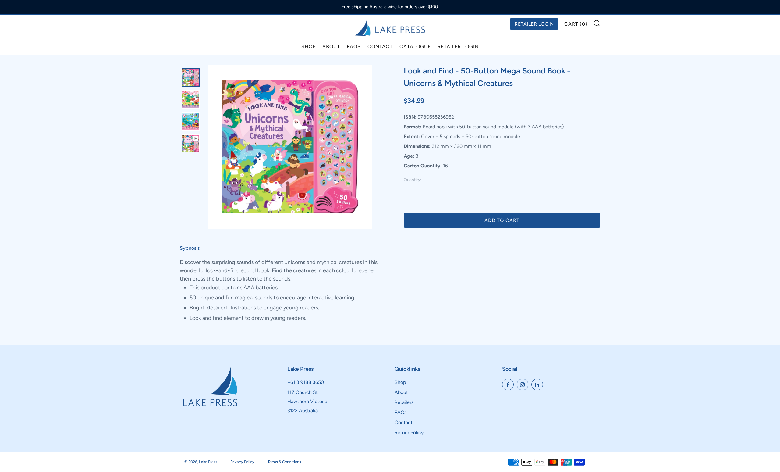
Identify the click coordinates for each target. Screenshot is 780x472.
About (331, 46)
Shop (308, 46)
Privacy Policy (242, 461)
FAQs (354, 46)
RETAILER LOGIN (534, 24)
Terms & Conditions (284, 461)
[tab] (191, 77)
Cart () (575, 24)
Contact (380, 46)
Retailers (404, 402)
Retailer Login (458, 46)
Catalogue (415, 46)
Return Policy (409, 432)
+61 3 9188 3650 (305, 382)
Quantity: (412, 180)
